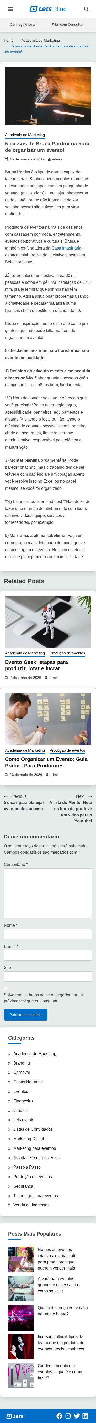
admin (57, 159)
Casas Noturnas (28, 1082)
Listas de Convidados (33, 1129)
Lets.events (23, 1120)
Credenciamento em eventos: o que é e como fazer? (60, 1372)
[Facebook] (59, 1416)
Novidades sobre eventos (36, 1157)
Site (7, 967)
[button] (10, 9)
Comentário (16, 864)
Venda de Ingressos (31, 1205)
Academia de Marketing (25, 135)
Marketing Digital (28, 1139)
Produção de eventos (67, 653)
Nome (10, 925)
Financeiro (23, 1101)
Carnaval (21, 1072)
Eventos (20, 1091)
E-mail (11, 946)
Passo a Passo (27, 1167)
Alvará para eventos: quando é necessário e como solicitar (58, 1284)
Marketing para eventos (34, 1148)
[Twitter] (76, 1416)
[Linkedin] (85, 1416)
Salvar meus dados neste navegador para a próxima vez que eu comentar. (43, 998)
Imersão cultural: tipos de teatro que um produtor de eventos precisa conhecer (61, 1342)
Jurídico (20, 1110)
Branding (21, 1063)
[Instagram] (68, 1416)
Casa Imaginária (66, 248)
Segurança (23, 1186)
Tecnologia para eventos (35, 1196)
